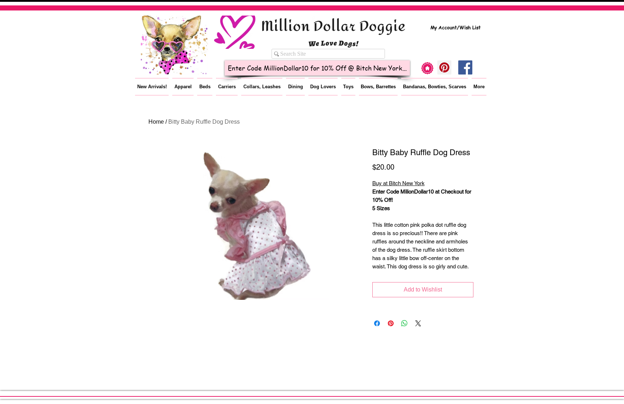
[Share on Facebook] (377, 323)
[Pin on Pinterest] (390, 323)
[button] (182, 87)
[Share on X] (418, 323)
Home (156, 122)
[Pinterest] (444, 67)
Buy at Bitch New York (398, 183)
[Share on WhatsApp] (404, 323)
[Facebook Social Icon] (465, 67)
